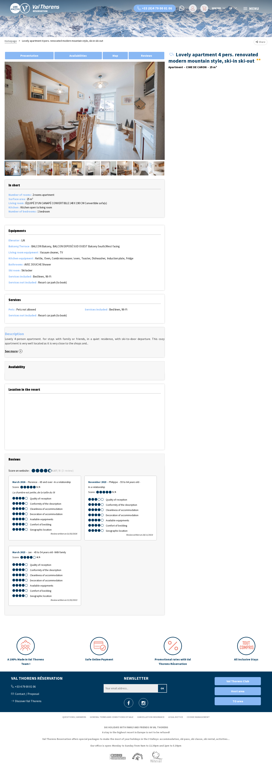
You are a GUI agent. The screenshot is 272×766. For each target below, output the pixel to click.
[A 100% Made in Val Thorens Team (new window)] (26, 651)
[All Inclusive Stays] (246, 651)
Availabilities (78, 55)
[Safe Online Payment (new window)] (99, 651)
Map (115, 55)
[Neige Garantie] (117, 756)
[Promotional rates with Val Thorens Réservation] (172, 651)
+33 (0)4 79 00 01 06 (157, 8)
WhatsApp (182, 8)
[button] (203, 8)
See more (11, 351)
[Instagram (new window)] (143, 704)
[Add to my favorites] (171, 55)
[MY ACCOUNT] (192, 8)
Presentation (29, 55)
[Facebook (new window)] (128, 704)
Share (262, 42)
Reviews (146, 55)
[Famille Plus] (137, 756)
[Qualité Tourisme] (156, 756)
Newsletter (136, 678)
